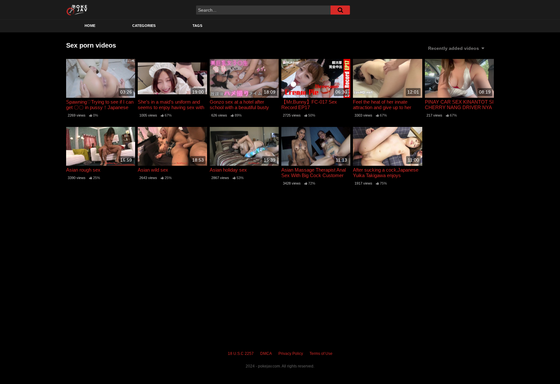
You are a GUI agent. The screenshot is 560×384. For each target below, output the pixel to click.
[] (340, 10)
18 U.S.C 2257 (241, 353)
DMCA (266, 353)
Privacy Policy (290, 353)
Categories (144, 26)
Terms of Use (320, 353)
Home (90, 26)
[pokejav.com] (77, 9)
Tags (197, 26)
